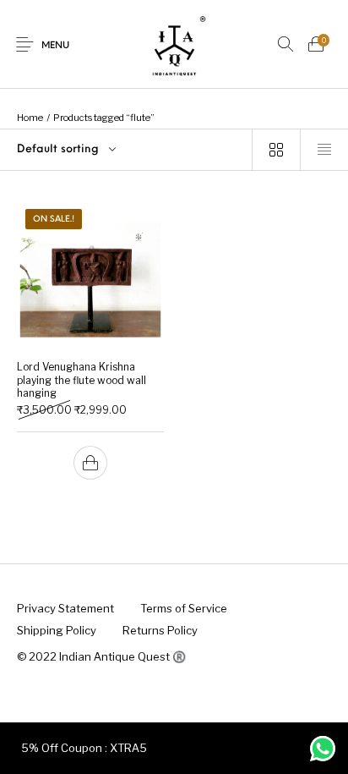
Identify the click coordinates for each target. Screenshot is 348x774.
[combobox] (126, 149)
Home (30, 118)
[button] (90, 463)
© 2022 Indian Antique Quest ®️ (101, 656)
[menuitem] (65, 609)
